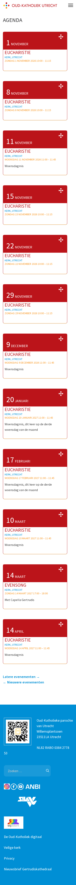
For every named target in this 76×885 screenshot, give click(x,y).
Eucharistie (18, 52)
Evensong (15, 585)
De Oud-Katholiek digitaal (23, 836)
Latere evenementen (21, 676)
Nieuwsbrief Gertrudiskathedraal (28, 869)
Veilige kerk (12, 847)
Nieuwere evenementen (23, 682)
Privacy (9, 858)
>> (61, 37)
